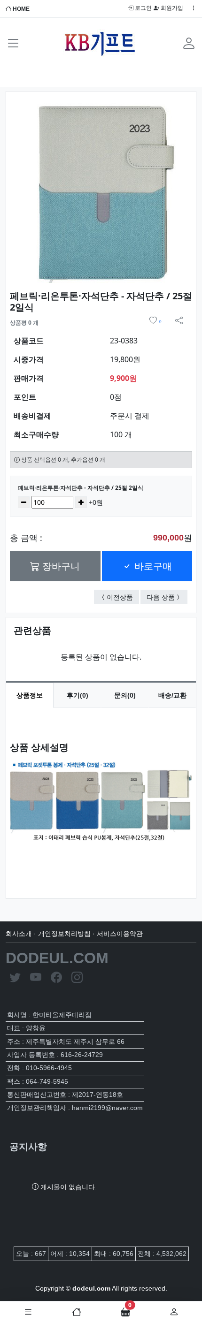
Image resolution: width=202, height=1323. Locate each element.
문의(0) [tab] (125, 695)
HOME (20, 9)
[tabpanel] (101, 795)
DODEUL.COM (57, 958)
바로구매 (152, 566)
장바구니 (59, 566)
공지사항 (28, 1146)
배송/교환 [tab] (172, 695)
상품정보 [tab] (29, 695)
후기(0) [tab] (77, 695)
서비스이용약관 (120, 933)
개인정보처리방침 (64, 933)
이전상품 (123, 596)
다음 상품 (167, 596)
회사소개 (19, 933)
